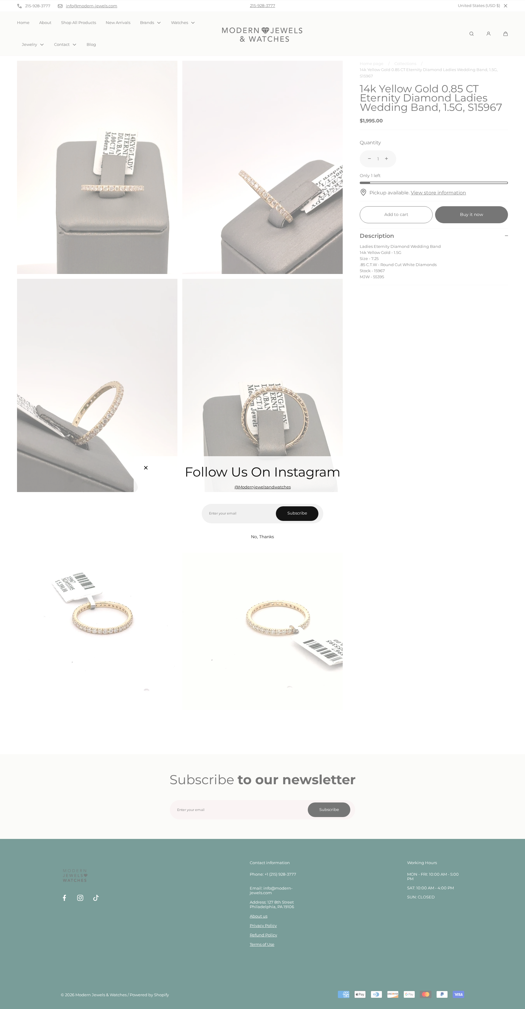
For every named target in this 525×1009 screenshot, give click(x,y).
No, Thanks (262, 536)
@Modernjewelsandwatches (263, 487)
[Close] (146, 468)
